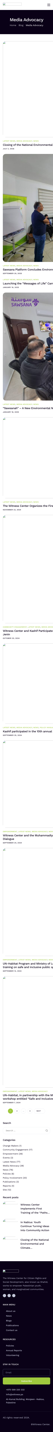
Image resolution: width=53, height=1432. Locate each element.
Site (5, 1190)
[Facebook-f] (4, 1295)
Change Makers (11, 1146)
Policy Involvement (12, 1178)
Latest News (9, 141)
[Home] (12, 5)
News (36, 141)
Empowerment (10, 832)
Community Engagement (15, 627)
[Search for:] (26, 1131)
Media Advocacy (24, 141)
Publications (9, 1181)
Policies (7, 1173)
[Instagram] (9, 1295)
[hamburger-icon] (48, 5)
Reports (7, 1186)
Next (38, 1111)
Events (6, 1157)
